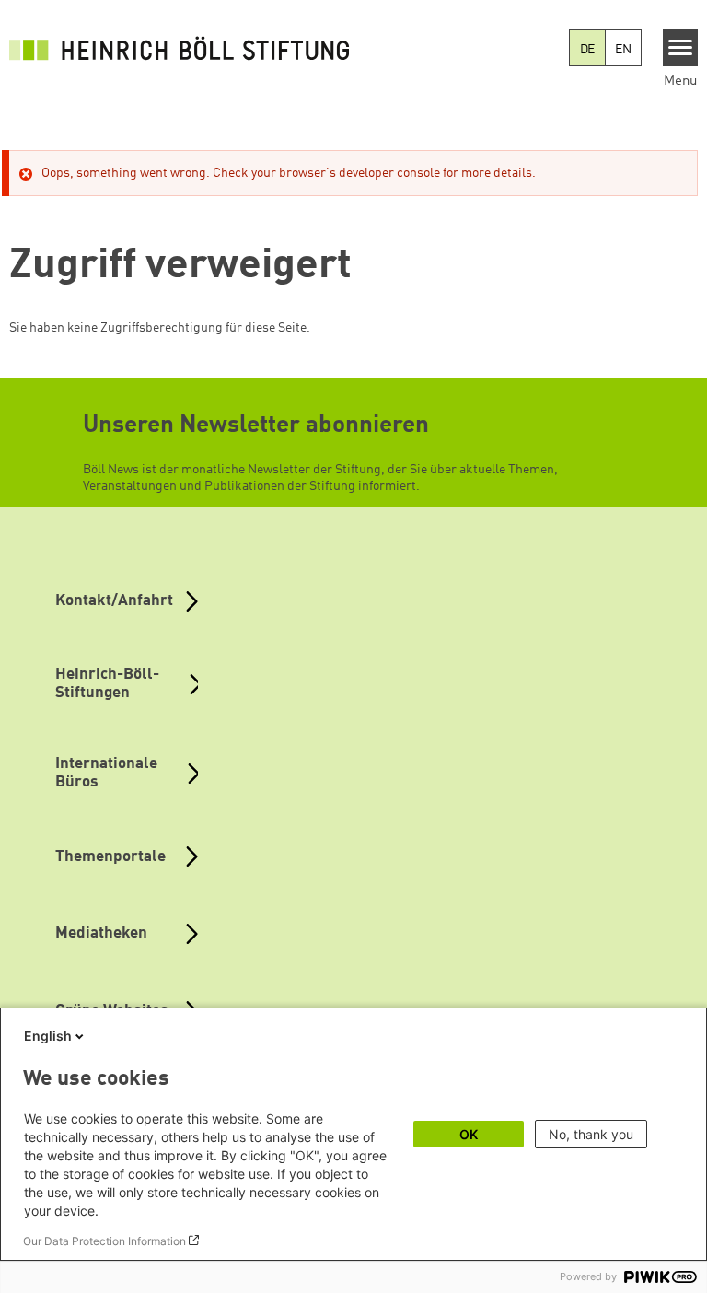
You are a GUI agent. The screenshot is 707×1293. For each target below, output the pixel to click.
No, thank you (591, 1134)
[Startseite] (184, 47)
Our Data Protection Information (104, 1241)
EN (623, 49)
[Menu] (681, 47)
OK (468, 1134)
